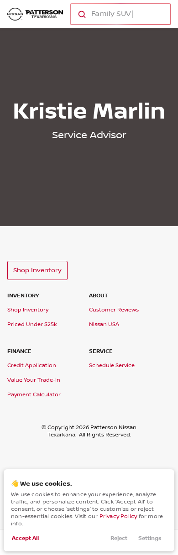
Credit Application (31, 365)
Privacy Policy (118, 516)
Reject (118, 538)
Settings (150, 538)
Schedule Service (112, 365)
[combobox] (119, 14)
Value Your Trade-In (33, 380)
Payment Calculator (34, 394)
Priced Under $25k (32, 324)
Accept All (25, 538)
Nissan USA (104, 324)
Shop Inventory (37, 270)
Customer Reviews (114, 309)
